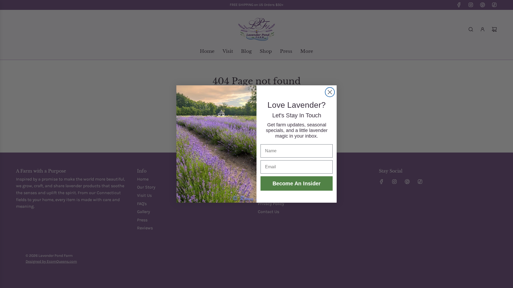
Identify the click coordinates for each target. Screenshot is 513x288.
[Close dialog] (330, 92)
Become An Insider (297, 183)
